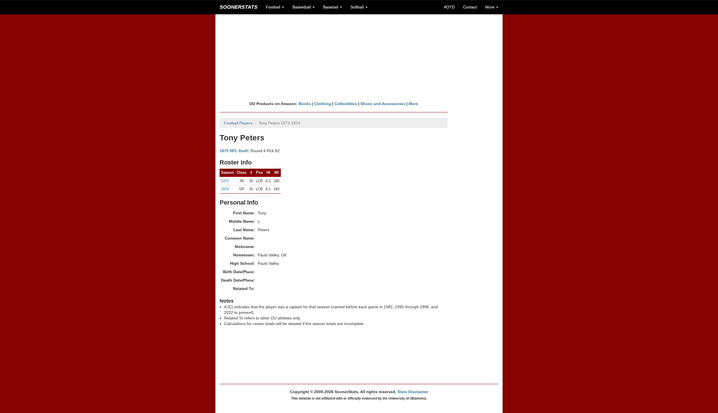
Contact (470, 7)
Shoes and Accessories (382, 103)
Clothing (322, 103)
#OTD (449, 7)
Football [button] (273, 7)
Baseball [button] (331, 7)
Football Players (238, 123)
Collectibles (345, 103)
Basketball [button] (302, 7)
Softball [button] (358, 7)
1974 (225, 189)
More (413, 103)
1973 (225, 181)
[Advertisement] (359, 57)
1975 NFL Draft (234, 151)
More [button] (490, 7)
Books (305, 103)
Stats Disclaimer (412, 391)
